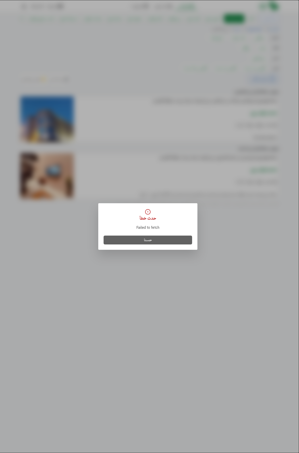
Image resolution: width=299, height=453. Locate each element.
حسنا (148, 240)
